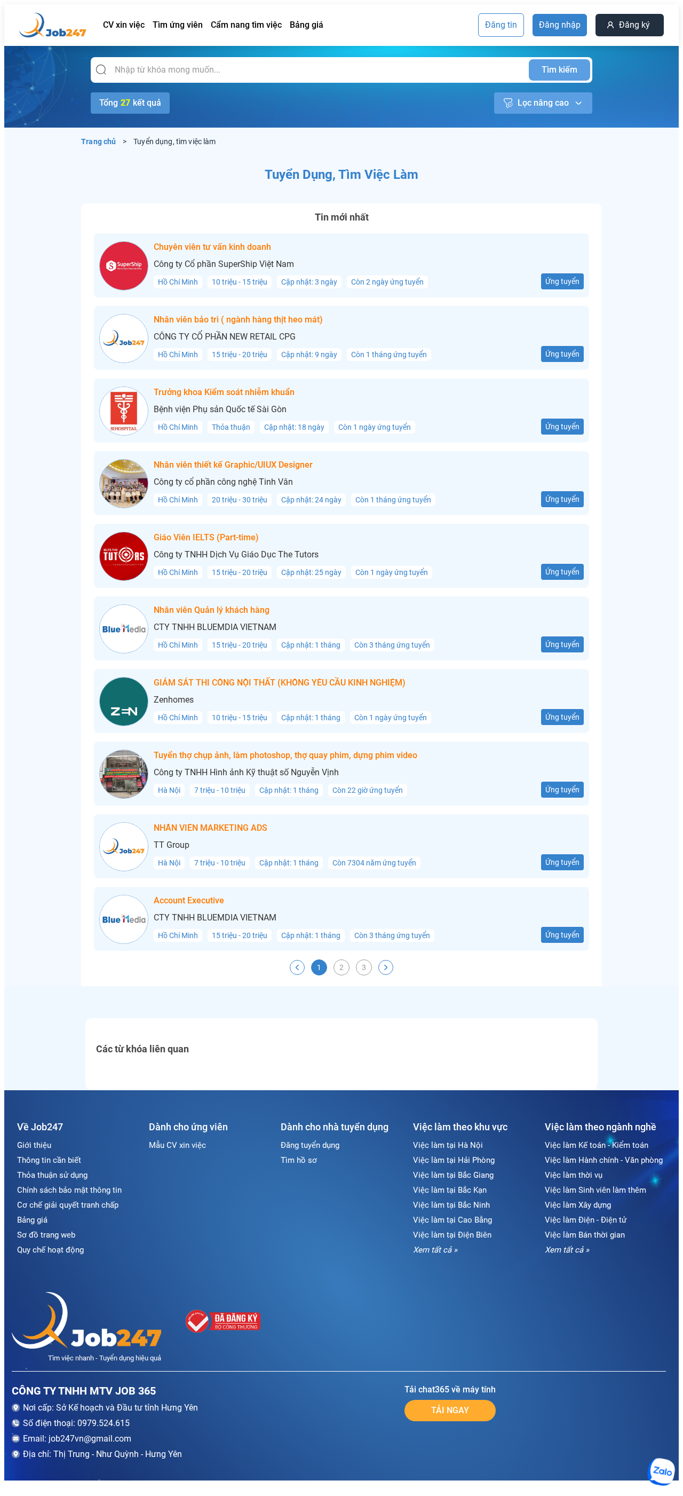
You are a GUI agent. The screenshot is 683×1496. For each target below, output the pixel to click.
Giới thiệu (34, 1145)
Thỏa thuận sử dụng (52, 1175)
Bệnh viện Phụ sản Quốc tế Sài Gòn (220, 409)
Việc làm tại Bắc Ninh (451, 1205)
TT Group (171, 845)
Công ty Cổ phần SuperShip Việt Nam (224, 264)
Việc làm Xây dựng (578, 1205)
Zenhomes (174, 700)
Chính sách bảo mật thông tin (69, 1190)
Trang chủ (98, 141)
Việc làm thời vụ (573, 1175)
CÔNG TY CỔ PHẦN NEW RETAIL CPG (225, 337)
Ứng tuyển (562, 281)
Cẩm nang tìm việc (246, 25)
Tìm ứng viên (178, 25)
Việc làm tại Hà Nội (448, 1145)
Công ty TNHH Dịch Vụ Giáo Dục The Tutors (236, 555)
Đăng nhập (560, 25)
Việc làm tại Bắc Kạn (450, 1190)
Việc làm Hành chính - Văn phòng (604, 1160)
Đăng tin (501, 25)
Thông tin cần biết (49, 1160)
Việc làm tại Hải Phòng (454, 1160)
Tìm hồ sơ (299, 1160)
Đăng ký (634, 25)
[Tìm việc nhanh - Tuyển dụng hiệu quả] (86, 1322)
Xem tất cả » (435, 1250)
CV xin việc (124, 25)
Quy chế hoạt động (50, 1250)
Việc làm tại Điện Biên (452, 1235)
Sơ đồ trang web (46, 1235)
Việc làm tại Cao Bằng (452, 1220)
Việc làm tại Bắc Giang (453, 1175)
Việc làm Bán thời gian (585, 1235)
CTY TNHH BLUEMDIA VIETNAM (215, 627)
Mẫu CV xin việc (177, 1145)
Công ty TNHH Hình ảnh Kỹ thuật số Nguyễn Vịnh (246, 772)
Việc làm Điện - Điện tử (585, 1220)
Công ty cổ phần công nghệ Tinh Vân (223, 482)
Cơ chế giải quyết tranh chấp (67, 1205)
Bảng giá (306, 25)
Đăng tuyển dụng (310, 1145)
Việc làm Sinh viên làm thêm (595, 1190)
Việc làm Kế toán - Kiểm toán (596, 1145)
